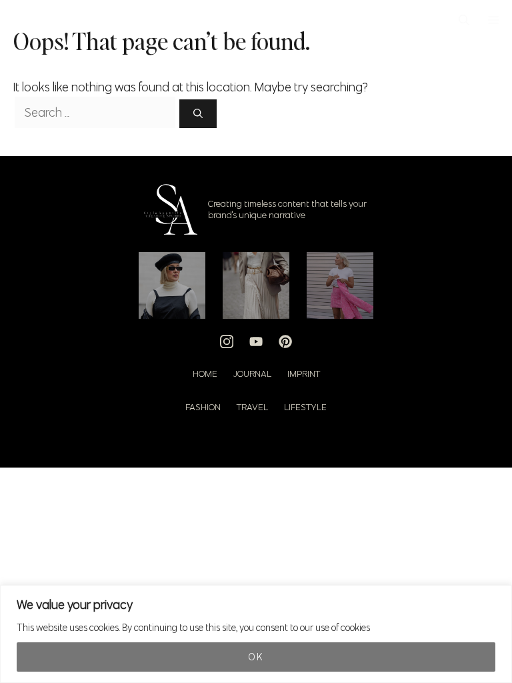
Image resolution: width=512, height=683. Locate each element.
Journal (252, 374)
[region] (256, 634)
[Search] (198, 113)
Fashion (203, 407)
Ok (255, 657)
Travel (252, 407)
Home (205, 374)
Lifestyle (305, 407)
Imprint (303, 374)
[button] (464, 20)
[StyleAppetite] (21, 20)
